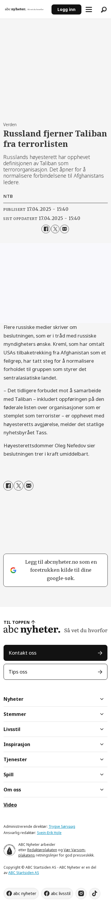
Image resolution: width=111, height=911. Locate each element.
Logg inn (66, 9)
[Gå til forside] (26, 9)
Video (10, 804)
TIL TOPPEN (17, 622)
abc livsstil (60, 893)
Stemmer (15, 714)
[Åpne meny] (88, 9)
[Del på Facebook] (45, 229)
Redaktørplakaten (42, 849)
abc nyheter (24, 893)
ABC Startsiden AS (23, 872)
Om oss (12, 789)
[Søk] (103, 9)
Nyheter (13, 699)
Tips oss (18, 671)
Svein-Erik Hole (49, 832)
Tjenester (15, 759)
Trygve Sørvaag (62, 826)
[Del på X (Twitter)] (55, 229)
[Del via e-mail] (64, 229)
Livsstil (12, 729)
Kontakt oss (22, 652)
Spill (9, 774)
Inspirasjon (17, 744)
